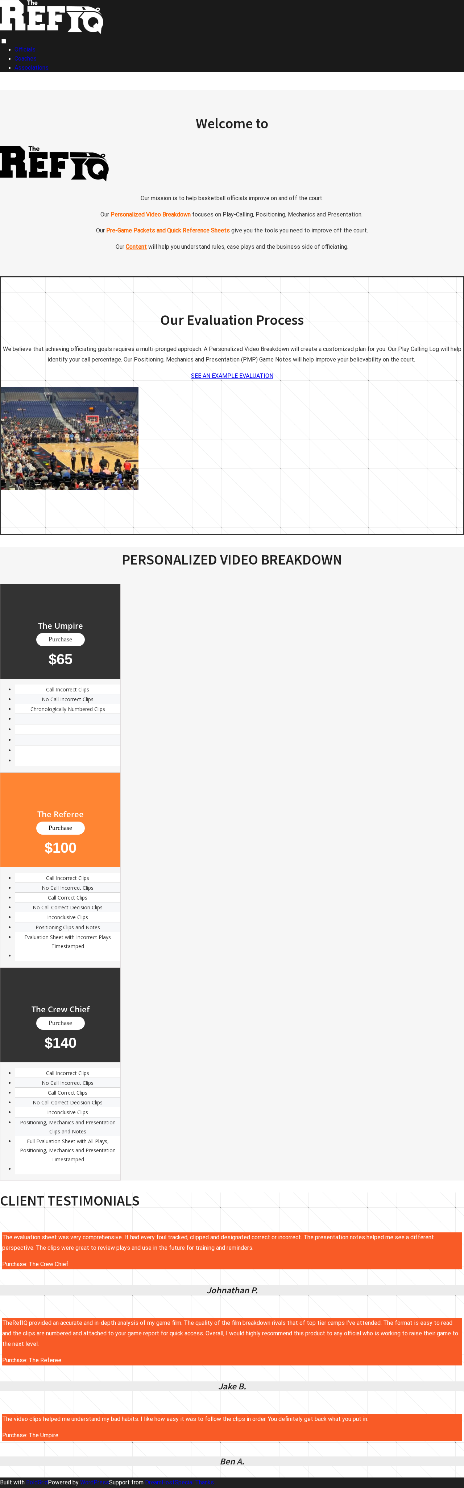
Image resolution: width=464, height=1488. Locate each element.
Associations (31, 67)
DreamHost (160, 1482)
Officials (25, 49)
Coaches (25, 58)
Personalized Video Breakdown (151, 214)
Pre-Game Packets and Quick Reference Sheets (168, 230)
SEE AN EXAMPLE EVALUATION (232, 375)
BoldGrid (37, 1482)
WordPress (94, 1482)
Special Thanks (194, 1482)
